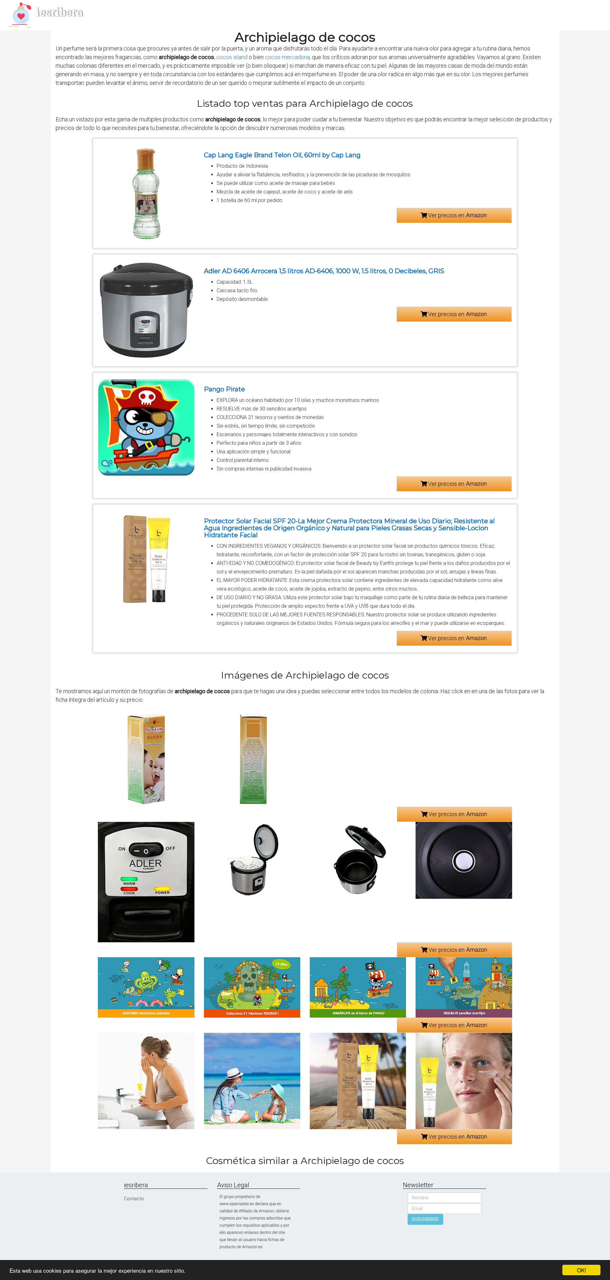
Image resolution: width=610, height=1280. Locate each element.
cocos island (231, 57)
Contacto (134, 1199)
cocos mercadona (287, 57)
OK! (581, 1270)
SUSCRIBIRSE (425, 1219)
